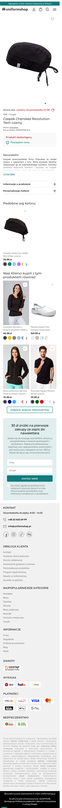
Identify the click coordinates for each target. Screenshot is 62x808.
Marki (6, 647)
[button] (45, 100)
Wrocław (15, 782)
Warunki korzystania (46, 798)
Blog (5, 643)
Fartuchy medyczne (13, 614)
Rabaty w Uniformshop (14, 572)
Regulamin (8, 635)
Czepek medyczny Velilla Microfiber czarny (15, 251)
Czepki (13, 111)
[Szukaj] (47, 9)
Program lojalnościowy (14, 568)
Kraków (6, 782)
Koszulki (7, 610)
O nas (6, 631)
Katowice (35, 782)
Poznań (44, 782)
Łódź (22, 782)
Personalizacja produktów (16, 564)
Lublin (27, 782)
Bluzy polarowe (11, 606)
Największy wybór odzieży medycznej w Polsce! (29, 4)
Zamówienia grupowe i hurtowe (19, 560)
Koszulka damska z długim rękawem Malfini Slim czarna (15, 325)
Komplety (8, 590)
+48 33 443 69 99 (17, 516)
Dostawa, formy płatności (16, 552)
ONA (5, 111)
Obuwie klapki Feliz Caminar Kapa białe (40, 325)
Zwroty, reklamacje (12, 556)
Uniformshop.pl (48, 790)
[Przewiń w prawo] (25, 261)
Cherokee (14, 124)
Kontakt (7, 548)
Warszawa (51, 780)
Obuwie (7, 602)
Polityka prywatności (13, 639)
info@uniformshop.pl (19, 522)
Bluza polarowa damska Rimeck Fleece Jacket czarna (15, 389)
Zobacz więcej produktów (29, 406)
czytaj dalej (9, 170)
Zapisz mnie (30, 475)
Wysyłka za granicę (13, 576)
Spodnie (7, 598)
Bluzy (6, 594)
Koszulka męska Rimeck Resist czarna (43, 389)
